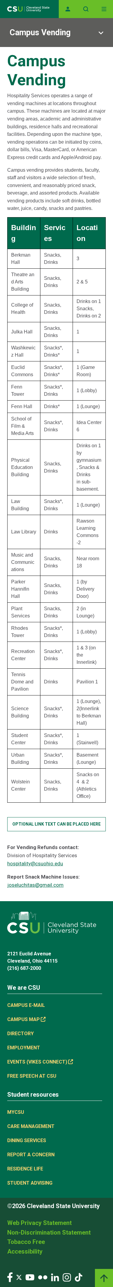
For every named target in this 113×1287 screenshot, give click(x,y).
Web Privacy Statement (39, 1222)
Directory (20, 1033)
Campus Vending (40, 32)
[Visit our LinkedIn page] (55, 1277)
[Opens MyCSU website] (68, 9)
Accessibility (24, 1251)
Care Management (31, 1126)
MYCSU (15, 1112)
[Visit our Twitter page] (19, 1277)
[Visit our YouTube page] (29, 1277)
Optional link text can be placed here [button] (56, 824)
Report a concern (31, 1154)
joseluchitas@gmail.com (35, 885)
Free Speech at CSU (31, 1076)
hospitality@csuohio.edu (35, 864)
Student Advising (29, 1183)
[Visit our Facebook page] (10, 1277)
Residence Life (25, 1169)
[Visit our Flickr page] (42, 1277)
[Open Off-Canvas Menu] (104, 9)
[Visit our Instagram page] (67, 1277)
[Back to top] (104, 1278)
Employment (23, 1048)
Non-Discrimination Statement (49, 1232)
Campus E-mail (26, 1005)
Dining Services (26, 1140)
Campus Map (23, 1019)
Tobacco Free (26, 1241)
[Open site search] (86, 9)
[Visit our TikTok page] (78, 1277)
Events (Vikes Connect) (37, 1062)
